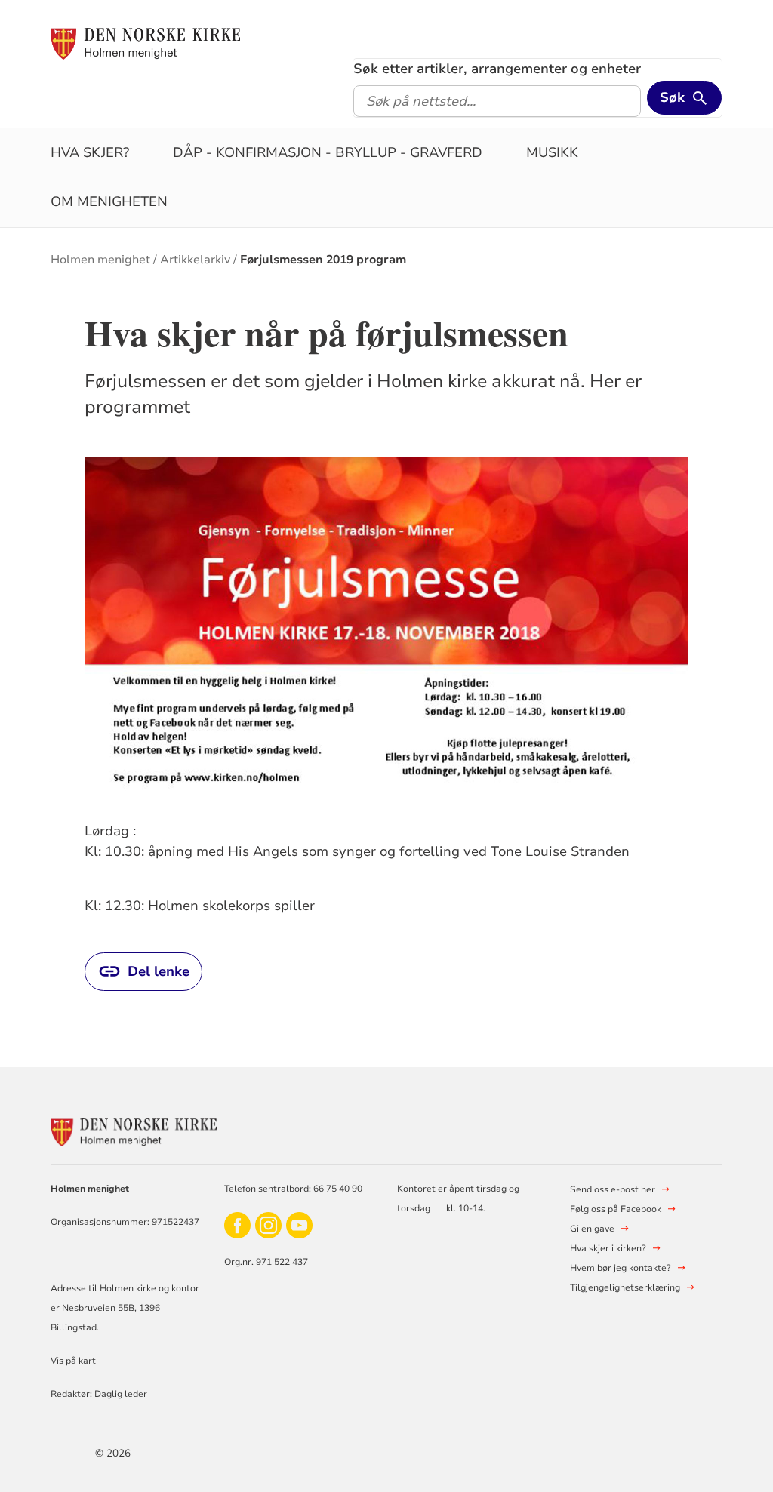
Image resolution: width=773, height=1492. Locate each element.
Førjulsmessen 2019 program (323, 259)
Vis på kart (73, 1361)
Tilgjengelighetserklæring (625, 1287)
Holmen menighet (100, 259)
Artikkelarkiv (195, 259)
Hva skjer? (90, 152)
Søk (672, 97)
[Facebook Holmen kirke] (237, 1224)
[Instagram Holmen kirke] (268, 1224)
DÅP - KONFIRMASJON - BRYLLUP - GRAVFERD (327, 152)
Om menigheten (109, 201)
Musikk (552, 152)
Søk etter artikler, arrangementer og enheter (497, 69)
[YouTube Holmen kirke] (299, 1224)
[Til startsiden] (145, 43)
